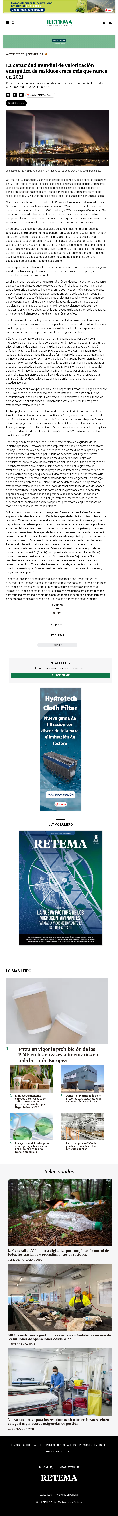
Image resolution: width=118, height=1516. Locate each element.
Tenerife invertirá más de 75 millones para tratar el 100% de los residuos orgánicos (83, 1098)
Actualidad (15, 54)
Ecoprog (57, 645)
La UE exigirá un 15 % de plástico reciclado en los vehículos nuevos (81, 1146)
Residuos (35, 54)
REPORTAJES (47, 1445)
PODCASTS (85, 1445)
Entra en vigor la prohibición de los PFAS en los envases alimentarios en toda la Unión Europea (58, 1055)
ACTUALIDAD (30, 1445)
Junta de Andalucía (21, 1344)
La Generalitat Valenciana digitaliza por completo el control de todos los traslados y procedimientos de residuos (58, 1252)
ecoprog (57, 613)
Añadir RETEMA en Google (41, 95)
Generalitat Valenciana (25, 1259)
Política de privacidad (66, 1494)
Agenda (72, 1445)
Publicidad (52, 1451)
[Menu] (7, 23)
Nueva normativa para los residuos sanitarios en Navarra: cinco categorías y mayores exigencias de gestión (58, 1422)
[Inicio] (59, 23)
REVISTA (15, 1445)
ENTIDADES (100, 1445)
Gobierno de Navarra (22, 1428)
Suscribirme (61, 675)
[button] (8, 94)
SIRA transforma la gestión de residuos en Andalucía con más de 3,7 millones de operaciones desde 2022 (59, 1337)
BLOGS (61, 1445)
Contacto (67, 1451)
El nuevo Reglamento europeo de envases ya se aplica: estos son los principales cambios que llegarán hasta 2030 (30, 1101)
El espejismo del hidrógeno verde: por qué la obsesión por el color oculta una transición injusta (32, 1147)
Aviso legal (46, 1494)
